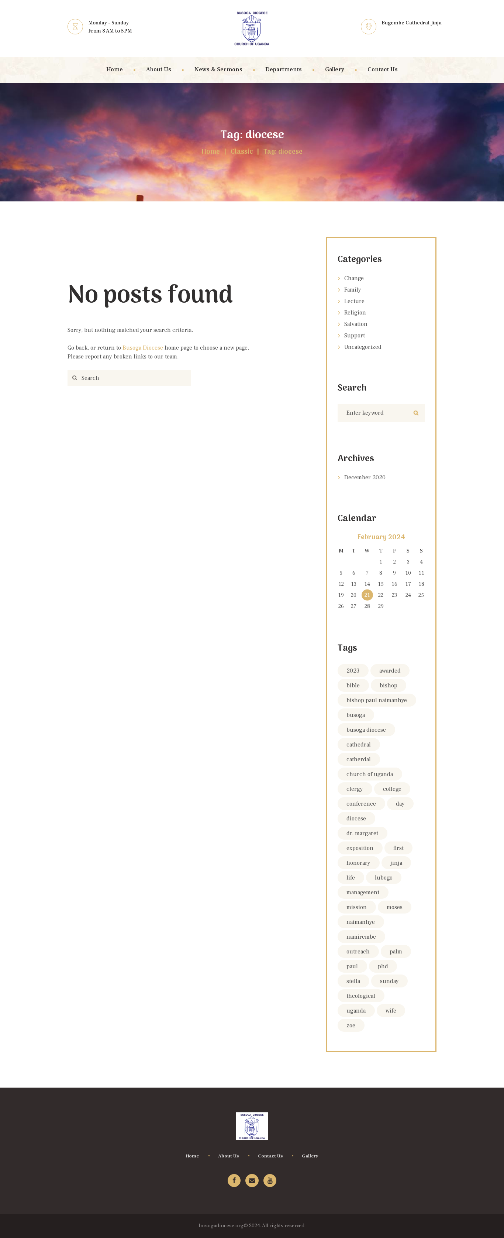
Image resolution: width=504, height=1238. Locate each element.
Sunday (389, 981)
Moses (395, 907)
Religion (355, 312)
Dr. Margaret (362, 833)
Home (210, 152)
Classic (242, 152)
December (365, 477)
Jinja (396, 863)
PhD (383, 966)
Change (354, 278)
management (362, 892)
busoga (355, 715)
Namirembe (361, 937)
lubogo (384, 877)
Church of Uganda (369, 774)
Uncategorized (363, 347)
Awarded (390, 670)
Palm (396, 951)
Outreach (358, 951)
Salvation (355, 324)
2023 (352, 670)
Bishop (388, 685)
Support (354, 335)
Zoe (350, 1025)
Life (350, 877)
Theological (360, 996)
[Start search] (73, 378)
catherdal (358, 759)
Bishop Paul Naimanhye (376, 700)
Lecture (354, 301)
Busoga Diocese (142, 347)
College (392, 789)
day (400, 803)
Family (352, 289)
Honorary (358, 863)
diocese (356, 818)
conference (361, 803)
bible (353, 685)
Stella (353, 981)
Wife (391, 1010)
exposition (359, 848)
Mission (356, 907)
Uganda (356, 1010)
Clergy (354, 789)
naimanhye (360, 922)
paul (352, 966)
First (398, 848)
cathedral (358, 744)
